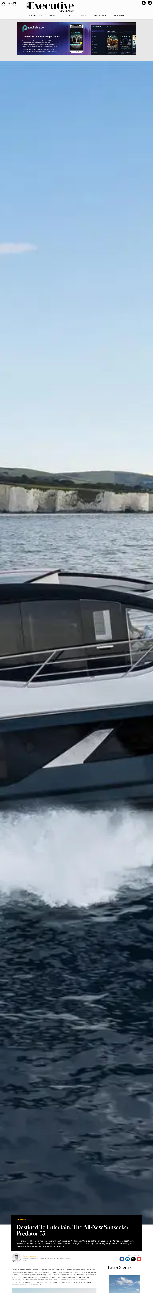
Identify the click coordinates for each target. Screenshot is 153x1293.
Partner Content (100, 16)
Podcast (84, 16)
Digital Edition (118, 16)
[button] (150, 3)
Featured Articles (36, 16)
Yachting (21, 1220)
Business (52, 16)
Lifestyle (68, 16)
